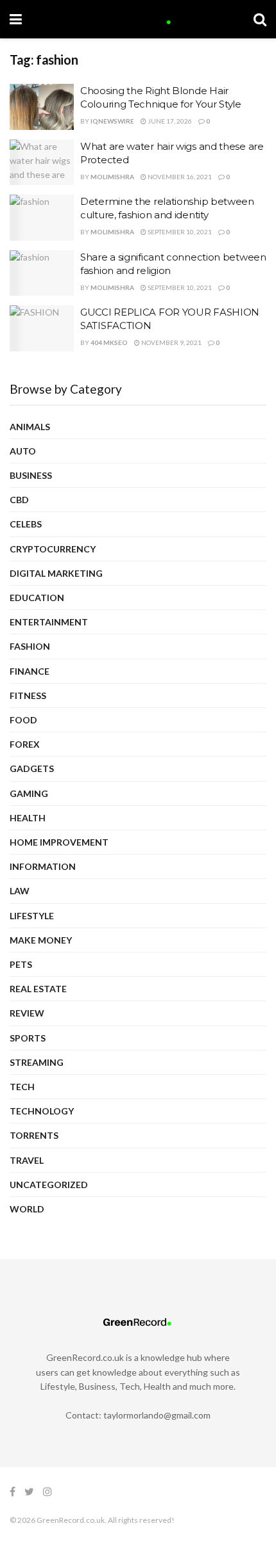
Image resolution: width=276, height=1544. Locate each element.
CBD (19, 499)
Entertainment (49, 621)
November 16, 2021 (179, 177)
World (27, 1208)
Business (31, 475)
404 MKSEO (109, 342)
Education (37, 597)
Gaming (29, 793)
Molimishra (112, 177)
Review (27, 1013)
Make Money (41, 940)
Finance (29, 671)
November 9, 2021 (171, 342)
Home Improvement (59, 842)
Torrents (34, 1135)
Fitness (28, 695)
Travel (27, 1160)
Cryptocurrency (53, 548)
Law (20, 890)
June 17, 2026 (169, 121)
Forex (25, 744)
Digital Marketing (56, 573)
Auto (23, 451)
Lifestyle (32, 915)
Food (23, 719)
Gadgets (32, 768)
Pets (21, 964)
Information (43, 866)
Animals (30, 426)
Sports (28, 1038)
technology (42, 1111)
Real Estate (38, 988)
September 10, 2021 (179, 232)
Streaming (37, 1062)
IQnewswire (112, 121)
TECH (22, 1086)
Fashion (30, 646)
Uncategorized (49, 1184)
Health (28, 817)
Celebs (26, 524)
